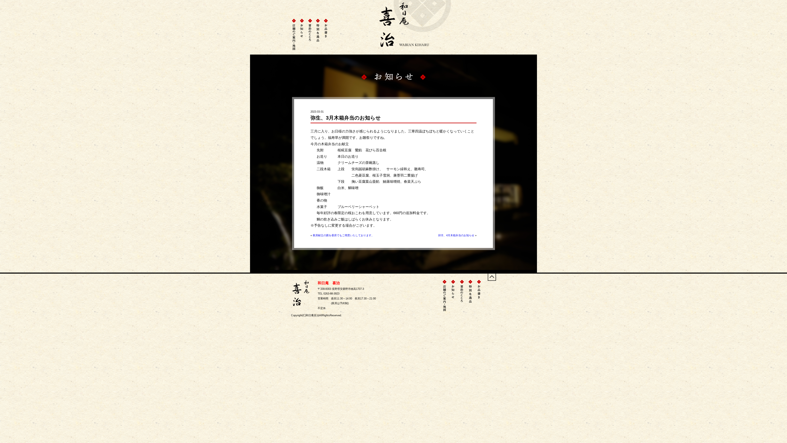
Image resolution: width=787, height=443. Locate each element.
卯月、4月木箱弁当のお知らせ (456, 235)
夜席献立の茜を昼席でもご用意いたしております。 (343, 235)
